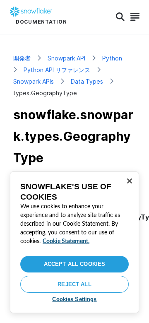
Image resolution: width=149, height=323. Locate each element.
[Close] (129, 181)
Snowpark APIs (33, 81)
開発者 (22, 58)
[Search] (120, 17)
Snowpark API (66, 58)
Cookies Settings (74, 299)
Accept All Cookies (74, 264)
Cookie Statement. (66, 241)
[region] (74, 242)
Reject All (74, 284)
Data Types (87, 81)
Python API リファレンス (57, 69)
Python (112, 58)
